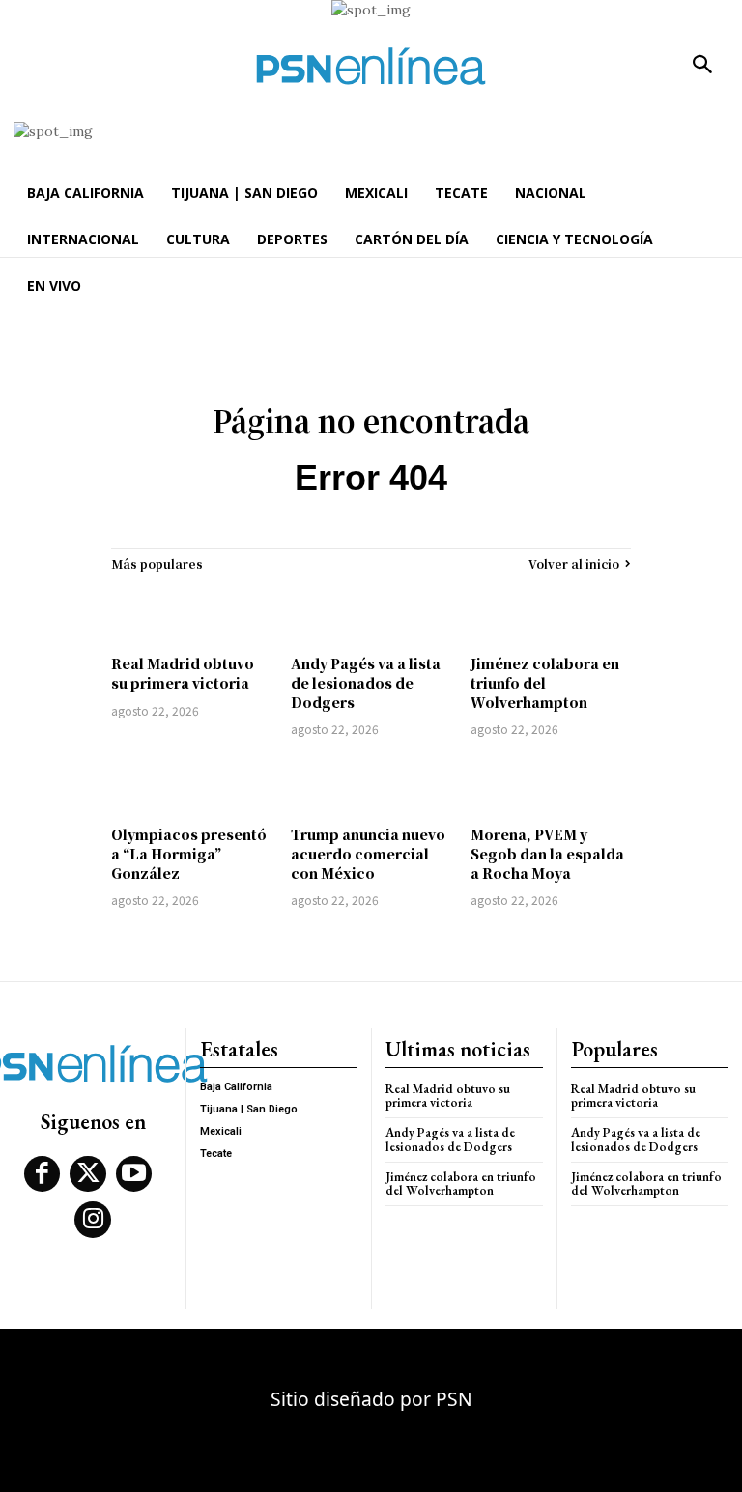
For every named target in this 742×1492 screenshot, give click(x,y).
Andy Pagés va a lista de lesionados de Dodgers (366, 682)
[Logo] (371, 66)
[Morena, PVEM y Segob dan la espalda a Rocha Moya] (551, 784)
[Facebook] (42, 1174)
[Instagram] (92, 1219)
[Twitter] (88, 1174)
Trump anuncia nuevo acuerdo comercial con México (368, 853)
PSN (454, 1399)
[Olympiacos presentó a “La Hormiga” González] (191, 784)
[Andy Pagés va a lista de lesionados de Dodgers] (371, 613)
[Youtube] (134, 1174)
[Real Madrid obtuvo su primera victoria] (191, 613)
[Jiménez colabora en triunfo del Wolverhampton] (551, 613)
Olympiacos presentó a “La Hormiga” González (189, 853)
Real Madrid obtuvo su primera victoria (182, 673)
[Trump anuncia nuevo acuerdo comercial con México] (371, 784)
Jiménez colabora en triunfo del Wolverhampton (545, 682)
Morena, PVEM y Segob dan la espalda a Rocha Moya (547, 853)
